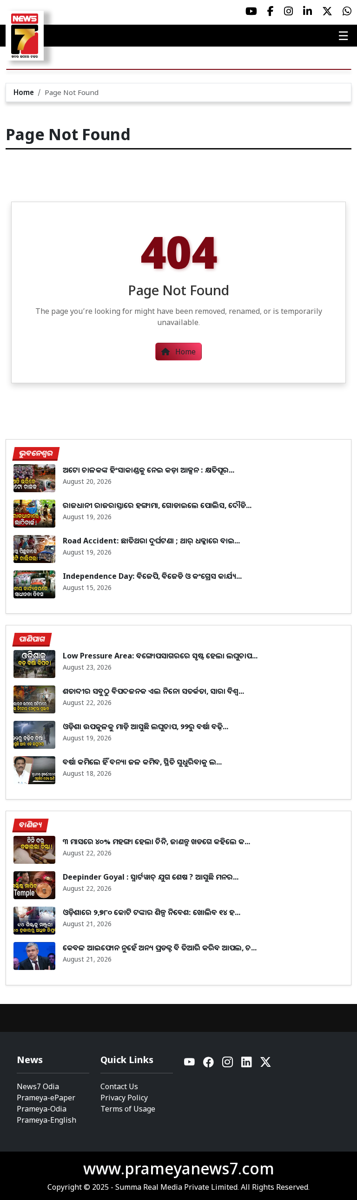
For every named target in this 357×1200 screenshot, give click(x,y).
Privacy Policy (124, 1097)
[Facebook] (209, 1064)
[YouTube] (190, 1064)
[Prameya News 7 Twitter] (327, 11)
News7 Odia (38, 1086)
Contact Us (119, 1086)
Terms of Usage (127, 1109)
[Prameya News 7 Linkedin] (307, 11)
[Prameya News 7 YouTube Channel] (251, 11)
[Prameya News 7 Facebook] (270, 11)
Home (23, 92)
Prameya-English (46, 1120)
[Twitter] (265, 1064)
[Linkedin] (247, 1064)
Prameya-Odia (41, 1109)
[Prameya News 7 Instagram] (288, 11)
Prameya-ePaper (46, 1097)
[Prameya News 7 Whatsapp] (347, 11)
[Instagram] (228, 1064)
